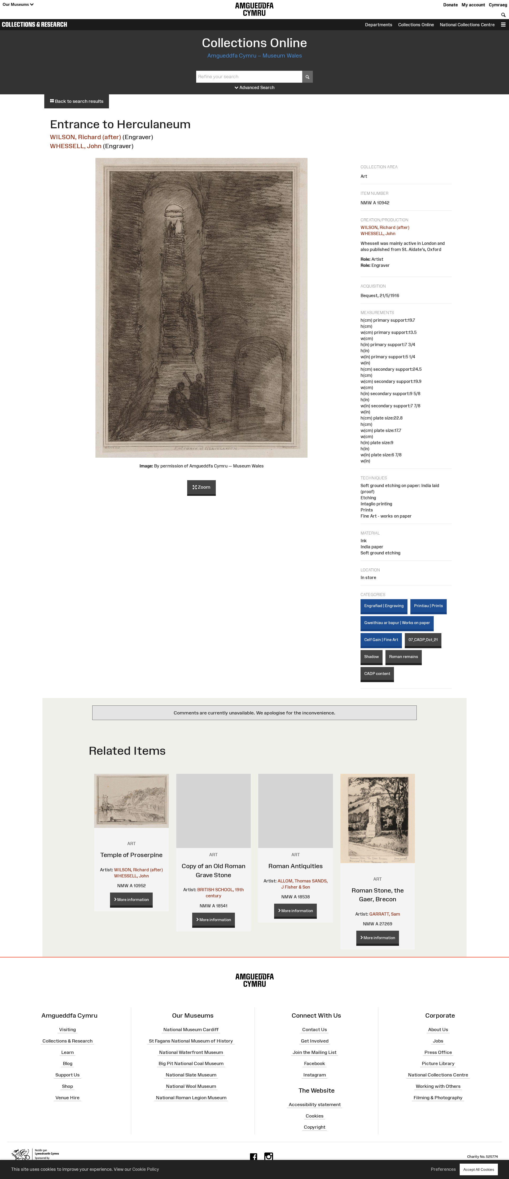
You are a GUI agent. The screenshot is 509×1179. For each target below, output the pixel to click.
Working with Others (438, 1086)
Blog (67, 1063)
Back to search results (78, 101)
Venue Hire (67, 1097)
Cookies (314, 1115)
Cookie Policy (145, 1169)
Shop (67, 1086)
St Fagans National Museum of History (191, 1041)
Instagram (314, 1075)
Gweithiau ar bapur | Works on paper (397, 622)
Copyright (314, 1127)
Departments (378, 24)
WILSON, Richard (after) (85, 136)
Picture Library (438, 1063)
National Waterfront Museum (191, 1052)
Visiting (67, 1029)
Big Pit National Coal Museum (191, 1063)
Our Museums (16, 4)
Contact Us (314, 1029)
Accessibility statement (315, 1104)
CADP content (377, 673)
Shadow (371, 656)
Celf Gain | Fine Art (381, 639)
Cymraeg (498, 4)
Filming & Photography (438, 1097)
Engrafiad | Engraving (384, 605)
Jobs (438, 1041)
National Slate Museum (191, 1075)
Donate (450, 4)
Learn (67, 1052)
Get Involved (314, 1041)
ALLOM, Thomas (294, 880)
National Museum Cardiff (191, 1029)
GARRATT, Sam (384, 914)
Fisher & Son (297, 887)
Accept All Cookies (478, 1169)
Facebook (314, 1063)
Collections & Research (34, 24)
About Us (438, 1029)
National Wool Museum (191, 1086)
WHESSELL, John (76, 145)
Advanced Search (256, 87)
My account (473, 4)
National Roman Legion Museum (191, 1097)
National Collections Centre (467, 24)
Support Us (67, 1075)
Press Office (438, 1052)
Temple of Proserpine (131, 854)
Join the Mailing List (314, 1052)
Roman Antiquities (295, 865)
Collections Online (416, 24)
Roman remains (403, 656)
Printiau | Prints (428, 605)
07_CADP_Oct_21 (423, 639)
